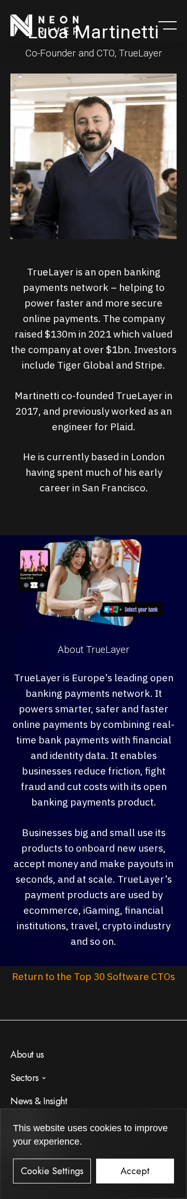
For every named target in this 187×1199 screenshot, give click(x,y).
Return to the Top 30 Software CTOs (93, 976)
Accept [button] (135, 1171)
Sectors (24, 1078)
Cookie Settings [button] (52, 1171)
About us (27, 1054)
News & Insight (38, 1101)
